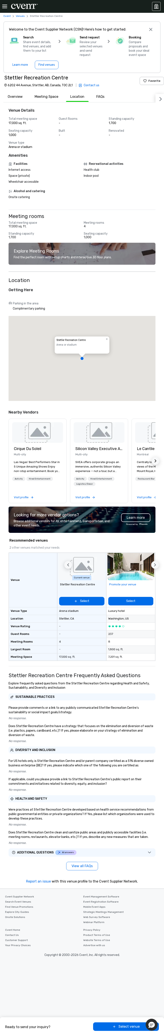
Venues (20, 16)
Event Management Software (101, 896)
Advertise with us (94, 945)
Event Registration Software (101, 901)
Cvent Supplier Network (19, 896)
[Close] (150, 29)
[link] (37, 432)
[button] (82, 358)
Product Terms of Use (96, 935)
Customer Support (16, 940)
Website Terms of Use (96, 940)
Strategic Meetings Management (103, 911)
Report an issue (38, 881)
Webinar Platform (93, 922)
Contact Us (12, 935)
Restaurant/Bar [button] (146, 479)
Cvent (7, 16)
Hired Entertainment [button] (39, 479)
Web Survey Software (96, 917)
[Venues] (156, 6)
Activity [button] (19, 479)
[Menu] (4, 6)
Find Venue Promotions (19, 906)
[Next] (159, 98)
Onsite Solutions (15, 917)
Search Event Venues (18, 901)
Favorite (154, 80)
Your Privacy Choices (18, 945)
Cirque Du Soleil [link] (27, 448)
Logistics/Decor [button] (84, 484)
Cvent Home (12, 929)
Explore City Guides (17, 911)
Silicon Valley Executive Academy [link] (99, 448)
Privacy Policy (91, 929)
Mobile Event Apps (94, 906)
